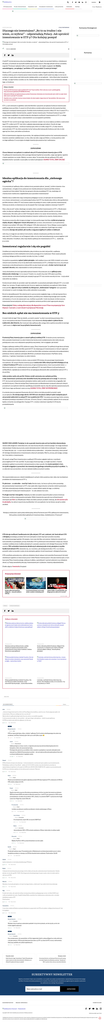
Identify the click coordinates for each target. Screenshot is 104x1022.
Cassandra (15, 921)
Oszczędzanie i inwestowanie (46, 6)
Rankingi (77, 6)
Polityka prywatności (28, 1012)
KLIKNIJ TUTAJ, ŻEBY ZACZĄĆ (54, 159)
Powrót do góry (97, 1002)
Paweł (14, 777)
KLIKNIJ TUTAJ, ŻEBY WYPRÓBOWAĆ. (44, 388)
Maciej (11, 49)
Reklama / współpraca (21, 1002)
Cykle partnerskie (59, 6)
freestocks (16, 566)
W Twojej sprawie (8, 6)
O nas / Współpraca (97, 6)
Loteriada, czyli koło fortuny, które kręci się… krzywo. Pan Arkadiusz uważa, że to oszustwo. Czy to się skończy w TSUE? (51, 681)
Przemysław (21, 817)
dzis (14, 731)
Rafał (16, 790)
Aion (13, 499)
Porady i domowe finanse (20, 6)
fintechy (5, 605)
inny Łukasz (21, 828)
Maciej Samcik (11, 729)
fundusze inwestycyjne (14, 605)
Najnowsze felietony (7, 1002)
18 (68, 49)
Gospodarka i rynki (32, 6)
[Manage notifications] (100, 1018)
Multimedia (69, 6)
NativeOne (36, 596)
